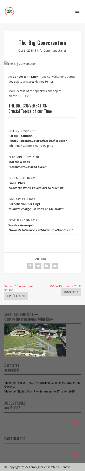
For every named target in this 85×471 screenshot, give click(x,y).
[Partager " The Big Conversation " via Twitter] (38, 266)
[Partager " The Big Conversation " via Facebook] (30, 266)
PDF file (23, 96)
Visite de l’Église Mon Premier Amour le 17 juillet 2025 (39, 391)
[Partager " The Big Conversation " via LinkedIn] (46, 266)
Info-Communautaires (52, 50)
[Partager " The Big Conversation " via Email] (55, 266)
